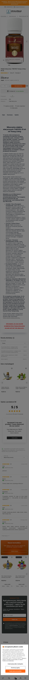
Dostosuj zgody (15, 667)
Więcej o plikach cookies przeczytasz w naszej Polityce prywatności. (14, 659)
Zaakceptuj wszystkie (15, 671)
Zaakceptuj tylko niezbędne (15, 664)
